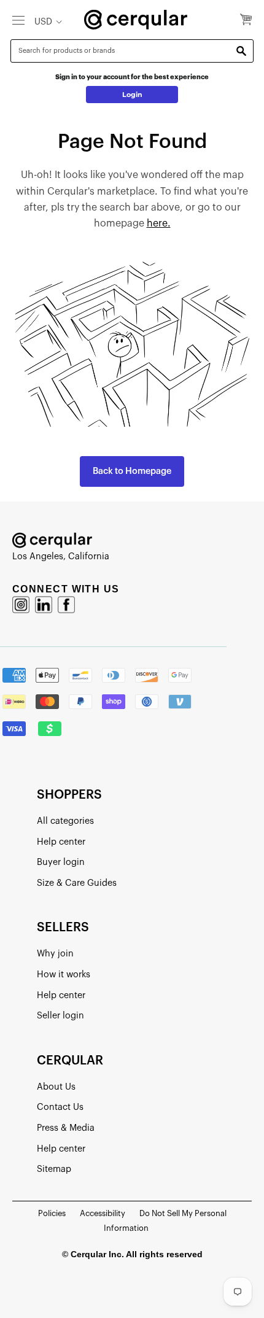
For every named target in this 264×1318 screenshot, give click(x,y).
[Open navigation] (18, 20)
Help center (61, 842)
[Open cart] (246, 20)
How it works (63, 974)
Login (132, 94)
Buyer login (61, 862)
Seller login (60, 1015)
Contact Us (60, 1107)
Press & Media (66, 1128)
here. (159, 223)
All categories (65, 821)
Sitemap (54, 1169)
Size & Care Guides (77, 883)
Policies (52, 1213)
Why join (55, 953)
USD (43, 21)
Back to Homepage (132, 471)
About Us (56, 1086)
